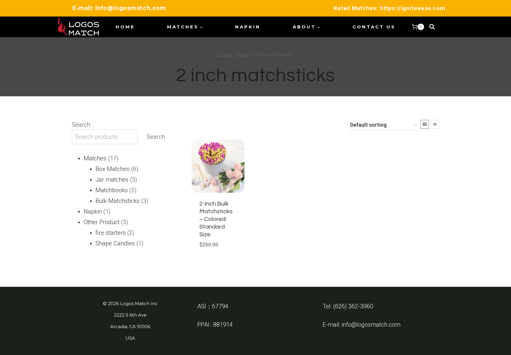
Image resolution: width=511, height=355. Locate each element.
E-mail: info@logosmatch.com (119, 8)
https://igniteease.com (412, 8)
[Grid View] (425, 124)
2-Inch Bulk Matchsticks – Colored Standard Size (215, 219)
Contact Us (373, 26)
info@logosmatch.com (371, 324)
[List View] (435, 124)
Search (81, 124)
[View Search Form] (432, 27)
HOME (125, 26)
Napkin (248, 26)
